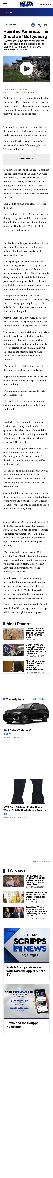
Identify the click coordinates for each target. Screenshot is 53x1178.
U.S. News (10, 24)
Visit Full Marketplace (40, 699)
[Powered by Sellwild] (45, 861)
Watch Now (45, 4)
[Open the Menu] (4, 4)
